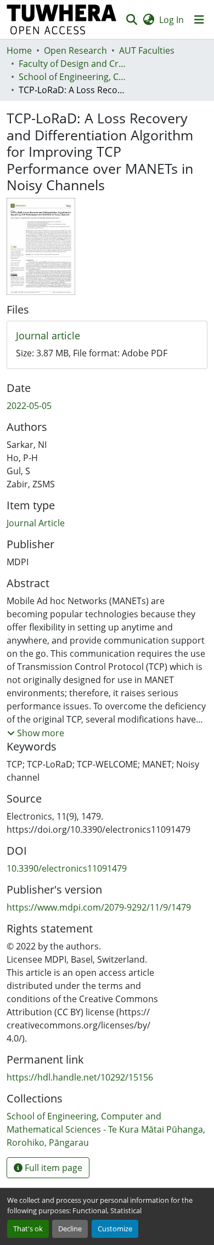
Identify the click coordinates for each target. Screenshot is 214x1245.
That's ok (28, 1228)
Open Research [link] (75, 50)
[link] (107, 336)
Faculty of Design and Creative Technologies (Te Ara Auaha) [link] (73, 64)
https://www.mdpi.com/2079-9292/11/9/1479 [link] (99, 907)
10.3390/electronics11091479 (67, 868)
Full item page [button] (52, 1168)
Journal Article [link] (36, 523)
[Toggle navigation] (199, 19)
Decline (70, 1228)
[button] (62, 19)
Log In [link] (171, 20)
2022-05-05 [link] (29, 406)
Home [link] (19, 50)
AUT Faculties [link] (146, 50)
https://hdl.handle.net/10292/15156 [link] (80, 1077)
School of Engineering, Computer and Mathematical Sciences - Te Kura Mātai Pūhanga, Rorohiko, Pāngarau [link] (73, 77)
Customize (115, 1228)
